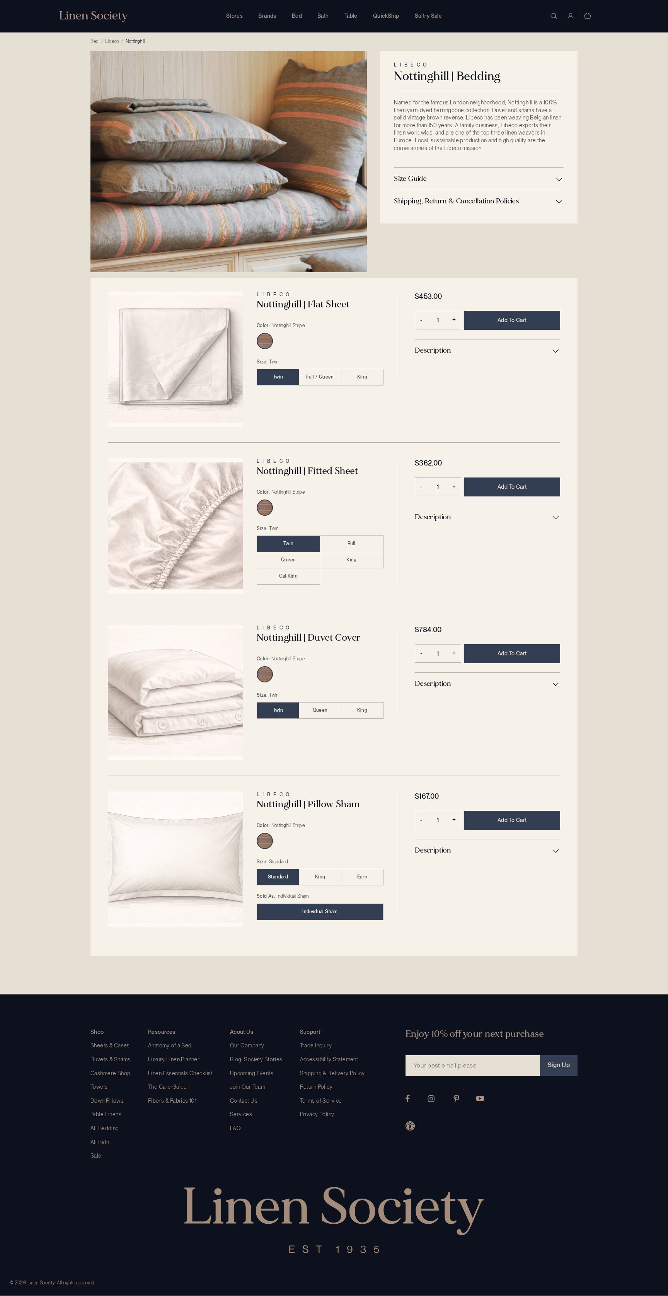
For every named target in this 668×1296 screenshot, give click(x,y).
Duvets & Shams (110, 1059)
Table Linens (105, 1114)
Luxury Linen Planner (173, 1059)
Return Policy (316, 1087)
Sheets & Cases (110, 1045)
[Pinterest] (456, 1098)
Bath (323, 16)
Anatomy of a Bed (170, 1045)
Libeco (112, 41)
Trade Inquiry (316, 1045)
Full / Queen (320, 377)
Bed (297, 16)
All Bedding (104, 1128)
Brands (267, 16)
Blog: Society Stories (256, 1059)
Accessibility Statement (329, 1059)
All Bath (99, 1142)
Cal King (288, 576)
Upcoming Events (251, 1073)
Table (351, 16)
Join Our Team (247, 1087)
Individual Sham (319, 911)
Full (351, 543)
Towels (99, 1087)
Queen (288, 560)
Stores (234, 16)
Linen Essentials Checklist (180, 1073)
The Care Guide (167, 1087)
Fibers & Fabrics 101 (172, 1101)
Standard (278, 877)
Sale (96, 1156)
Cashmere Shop (110, 1073)
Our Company (247, 1045)
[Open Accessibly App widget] (410, 1126)
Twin (278, 377)
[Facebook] (408, 1098)
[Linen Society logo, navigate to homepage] (94, 16)
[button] (479, 179)
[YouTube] (480, 1098)
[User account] (570, 16)
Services (241, 1114)
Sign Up (559, 1065)
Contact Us (243, 1101)
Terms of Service (321, 1101)
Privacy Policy (317, 1114)
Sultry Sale (428, 16)
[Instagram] (431, 1098)
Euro (362, 877)
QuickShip (386, 16)
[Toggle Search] (553, 16)
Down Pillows (106, 1101)
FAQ (235, 1128)
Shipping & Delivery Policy (332, 1073)
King (362, 377)
